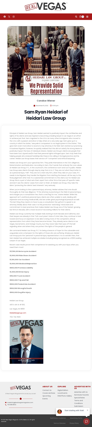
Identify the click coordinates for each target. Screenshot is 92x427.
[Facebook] (5, 17)
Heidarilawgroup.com (18, 313)
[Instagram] (13, 17)
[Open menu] (87, 16)
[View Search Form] (76, 17)
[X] (9, 17)
